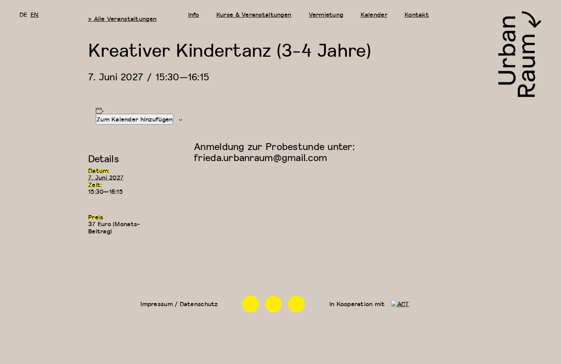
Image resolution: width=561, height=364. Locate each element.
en (35, 14)
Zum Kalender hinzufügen (134, 119)
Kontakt (417, 14)
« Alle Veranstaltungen (122, 18)
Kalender (374, 14)
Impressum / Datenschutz (179, 303)
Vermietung (326, 14)
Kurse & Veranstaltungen (253, 14)
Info (193, 14)
